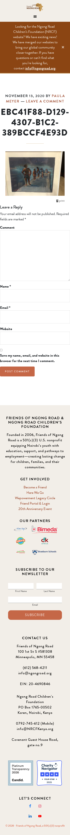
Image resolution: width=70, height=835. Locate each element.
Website (6, 328)
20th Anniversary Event (35, 508)
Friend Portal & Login (35, 503)
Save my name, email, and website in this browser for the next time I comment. (29, 358)
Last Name (49, 591)
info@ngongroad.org (40, 68)
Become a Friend (35, 487)
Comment (7, 227)
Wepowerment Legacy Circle (35, 498)
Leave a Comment (45, 101)
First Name (21, 591)
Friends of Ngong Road (35, 7)
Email (5, 307)
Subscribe (35, 615)
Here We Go (35, 492)
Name (5, 286)
